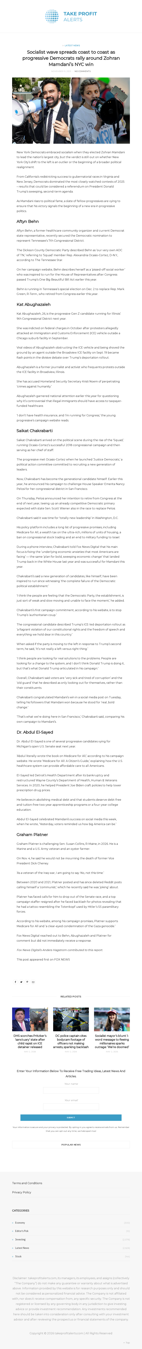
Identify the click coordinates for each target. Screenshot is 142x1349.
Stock (18, 1256)
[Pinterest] (27, 982)
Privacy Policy (21, 1192)
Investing (20, 1239)
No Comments (83, 71)
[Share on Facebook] (15, 982)
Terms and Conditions (27, 1183)
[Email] (33, 982)
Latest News (72, 45)
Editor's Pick (21, 1231)
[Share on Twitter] (21, 982)
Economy (20, 1222)
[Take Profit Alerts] (71, 16)
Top (127, 1342)
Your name (71, 1083)
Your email (71, 1100)
